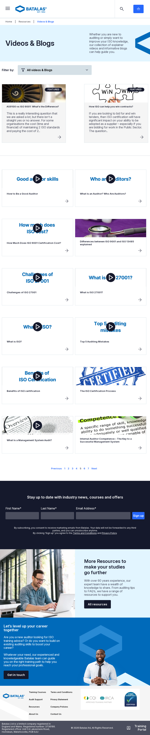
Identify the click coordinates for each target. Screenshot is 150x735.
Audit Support (36, 699)
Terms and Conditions (85, 533)
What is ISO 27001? (91, 292)
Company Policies (59, 707)
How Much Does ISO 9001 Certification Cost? (34, 242)
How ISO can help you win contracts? (111, 106)
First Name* (13, 508)
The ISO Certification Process (98, 390)
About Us (33, 714)
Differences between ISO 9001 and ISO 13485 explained (107, 243)
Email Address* (86, 508)
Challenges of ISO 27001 (21, 292)
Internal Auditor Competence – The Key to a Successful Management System (106, 440)
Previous (56, 468)
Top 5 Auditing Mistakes (94, 341)
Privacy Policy (109, 533)
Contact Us (55, 714)
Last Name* (49, 508)
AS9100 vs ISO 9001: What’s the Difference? (33, 106)
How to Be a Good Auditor (22, 193)
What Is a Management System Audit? (29, 440)
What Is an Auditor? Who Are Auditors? (103, 193)
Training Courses (37, 692)
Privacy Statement (59, 699)
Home (8, 21)
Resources (25, 21)
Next (94, 468)
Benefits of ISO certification (23, 390)
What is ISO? (14, 341)
